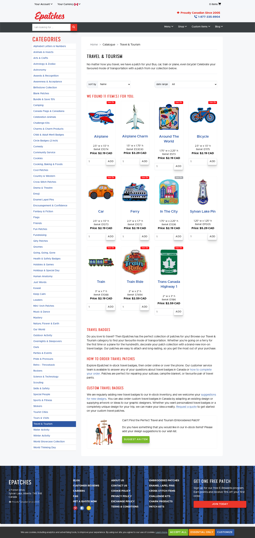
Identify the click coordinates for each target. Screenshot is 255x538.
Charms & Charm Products (48, 129)
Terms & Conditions (124, 507)
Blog (76, 480)
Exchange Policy (123, 501)
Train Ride (135, 282)
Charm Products (161, 501)
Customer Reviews (86, 486)
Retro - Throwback (44, 365)
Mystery (37, 318)
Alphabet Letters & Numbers (49, 46)
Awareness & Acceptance (47, 82)
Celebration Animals (44, 117)
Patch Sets (156, 507)
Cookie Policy (120, 491)
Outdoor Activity (42, 335)
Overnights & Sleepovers (47, 341)
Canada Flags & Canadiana (48, 111)
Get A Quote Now (85, 501)
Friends (37, 223)
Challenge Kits (41, 123)
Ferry (134, 211)
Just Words (39, 282)
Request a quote (186, 406)
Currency (65, 4)
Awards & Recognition (46, 76)
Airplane (101, 136)
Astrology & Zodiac (44, 64)
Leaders (37, 300)
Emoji (36, 194)
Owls (36, 347)
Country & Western (44, 176)
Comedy (38, 146)
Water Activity (41, 430)
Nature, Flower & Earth (46, 323)
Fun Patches (40, 229)
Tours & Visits (41, 418)
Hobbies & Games (43, 264)
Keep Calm (39, 294)
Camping (38, 105)
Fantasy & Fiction (43, 211)
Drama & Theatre (43, 188)
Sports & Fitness (42, 400)
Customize (224, 532)
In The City (169, 211)
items (213, 4)
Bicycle (203, 136)
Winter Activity (41, 436)
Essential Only (201, 532)
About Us (117, 480)
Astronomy (39, 70)
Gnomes (38, 247)
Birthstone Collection (45, 87)
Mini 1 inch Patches (43, 306)
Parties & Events (42, 353)
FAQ (75, 496)
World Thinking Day (44, 447)
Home (94, 44)
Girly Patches (40, 241)
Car (101, 211)
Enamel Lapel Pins (43, 200)
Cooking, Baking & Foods (48, 164)
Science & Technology (45, 377)
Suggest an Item (136, 439)
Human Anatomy (43, 276)
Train (101, 282)
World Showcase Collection (49, 441)
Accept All (178, 532)
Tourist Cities (40, 412)
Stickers (37, 406)
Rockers (37, 371)
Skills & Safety (41, 388)
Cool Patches (40, 170)
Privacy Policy (121, 496)
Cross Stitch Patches (44, 182)
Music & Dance (41, 312)
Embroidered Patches (164, 480)
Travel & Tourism (42, 424)
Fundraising (39, 235)
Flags (36, 217)
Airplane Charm (135, 136)
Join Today (220, 504)
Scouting (38, 382)
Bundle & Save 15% (44, 99)
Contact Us (119, 486)
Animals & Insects (43, 52)
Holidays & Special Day (46, 270)
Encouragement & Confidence (50, 205)
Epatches (20, 482)
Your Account (42, 4)
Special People (41, 394)
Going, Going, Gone (44, 253)
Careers (79, 491)
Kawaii (37, 288)
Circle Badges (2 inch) (45, 141)
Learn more (161, 532)
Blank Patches (41, 93)
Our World (39, 329)
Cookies (38, 158)
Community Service (44, 152)
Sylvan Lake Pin (203, 211)
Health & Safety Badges (47, 259)
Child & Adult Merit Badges (48, 135)
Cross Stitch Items (162, 491)
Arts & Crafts (40, 58)
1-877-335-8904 (208, 16)
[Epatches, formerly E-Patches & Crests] (49, 15)
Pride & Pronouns (43, 359)
